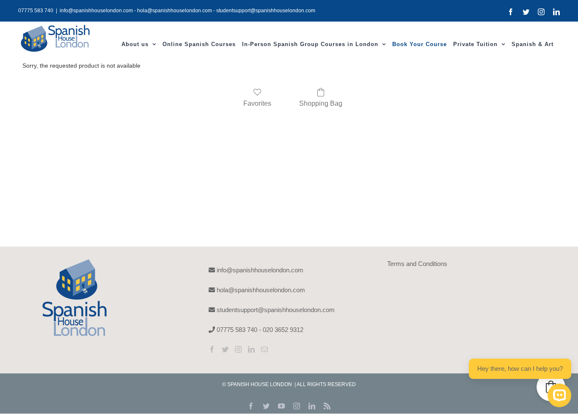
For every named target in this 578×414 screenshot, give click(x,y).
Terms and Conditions (417, 263)
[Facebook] (212, 349)
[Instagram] (238, 349)
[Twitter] (225, 349)
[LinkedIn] (251, 349)
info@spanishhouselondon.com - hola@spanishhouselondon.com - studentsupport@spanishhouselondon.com (187, 11)
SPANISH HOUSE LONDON (260, 384)
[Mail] (264, 349)
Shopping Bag (320, 103)
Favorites (257, 103)
